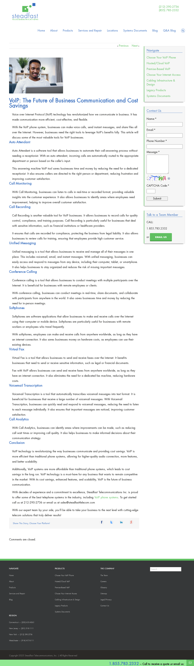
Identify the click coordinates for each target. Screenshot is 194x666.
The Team (104, 575)
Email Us (161, 237)
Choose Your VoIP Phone (161, 57)
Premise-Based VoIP (158, 69)
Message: (153, 152)
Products (68, 30)
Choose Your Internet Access (164, 74)
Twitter (112, 523)
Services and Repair (90, 30)
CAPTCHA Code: (158, 185)
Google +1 (132, 523)
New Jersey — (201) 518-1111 (21, 628)
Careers (103, 581)
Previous (124, 45)
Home (41, 30)
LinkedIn (122, 523)
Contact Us (104, 606)
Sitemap (103, 594)
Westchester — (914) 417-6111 (21, 640)
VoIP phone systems (106, 497)
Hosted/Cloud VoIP (158, 63)
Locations (112, 30)
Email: (151, 130)
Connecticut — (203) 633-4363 (21, 622)
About (53, 30)
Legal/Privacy (106, 600)
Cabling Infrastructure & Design (161, 82)
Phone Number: (157, 141)
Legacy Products (156, 90)
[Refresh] (169, 177)
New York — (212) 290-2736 (20, 634)
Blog (155, 30)
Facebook (102, 523)
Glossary (103, 587)
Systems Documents (135, 30)
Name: (152, 119)
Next (135, 45)
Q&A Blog (169, 30)
